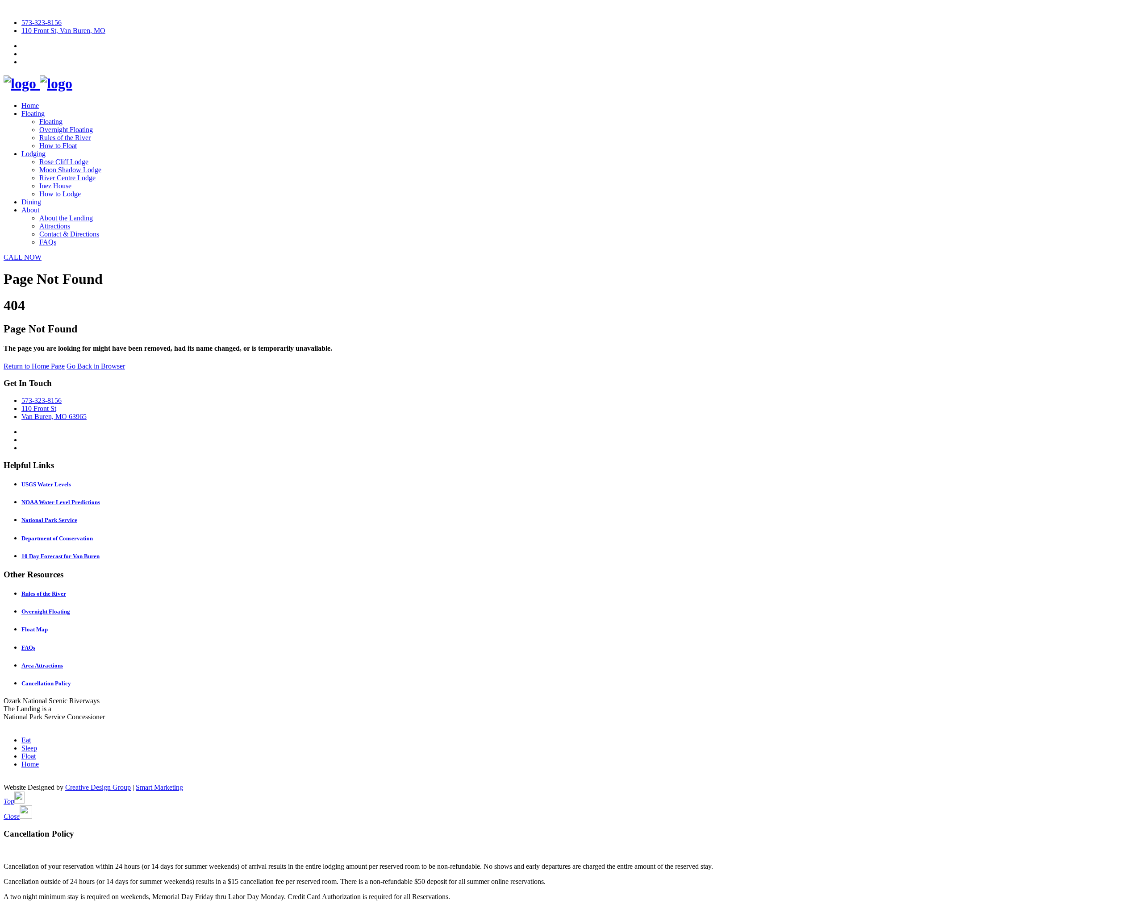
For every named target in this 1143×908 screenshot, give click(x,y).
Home (30, 105)
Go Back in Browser (96, 366)
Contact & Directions (69, 234)
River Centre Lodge (67, 178)
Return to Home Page (34, 366)
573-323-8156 (41, 22)
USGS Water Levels (46, 484)
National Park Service (49, 520)
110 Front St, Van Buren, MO (63, 30)
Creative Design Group (98, 787)
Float (28, 756)
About (30, 210)
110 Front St (38, 408)
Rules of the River (65, 137)
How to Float (58, 145)
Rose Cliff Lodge (63, 162)
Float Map (34, 629)
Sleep (29, 748)
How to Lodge (60, 194)
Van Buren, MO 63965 (54, 416)
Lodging (33, 154)
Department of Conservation (57, 538)
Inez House (55, 186)
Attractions (54, 226)
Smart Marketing (159, 787)
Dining (31, 202)
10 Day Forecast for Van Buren (60, 556)
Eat (26, 740)
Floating (33, 113)
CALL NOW (23, 257)
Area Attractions (42, 665)
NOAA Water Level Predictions (60, 502)
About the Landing (66, 218)
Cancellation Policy (46, 683)
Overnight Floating (66, 129)
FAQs (47, 242)
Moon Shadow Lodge (70, 170)
